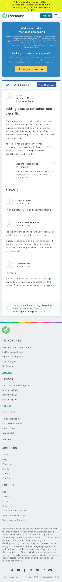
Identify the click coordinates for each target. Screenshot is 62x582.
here (36, 47)
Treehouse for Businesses (15, 520)
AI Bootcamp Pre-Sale (25, 2)
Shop (5, 506)
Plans (4, 492)
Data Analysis (9, 361)
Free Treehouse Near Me (14, 510)
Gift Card (6, 478)
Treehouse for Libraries (14, 515)
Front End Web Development (16, 347)
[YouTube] (18, 570)
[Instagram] (37, 570)
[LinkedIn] (31, 570)
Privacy (27, 577)
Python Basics (9, 428)
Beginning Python (11, 390)
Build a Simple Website (26, 84)
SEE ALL (7, 372)
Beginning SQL (9, 394)
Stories (5, 469)
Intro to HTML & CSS (12, 423)
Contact (6, 473)
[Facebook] (24, 570)
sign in (23, 311)
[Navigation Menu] (57, 15)
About (5, 454)
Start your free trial (31, 69)
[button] (7, 5)
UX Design (7, 366)
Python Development (13, 356)
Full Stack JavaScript (12, 352)
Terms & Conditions (12, 577)
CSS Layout (8, 433)
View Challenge (46, 85)
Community (8, 464)
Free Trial (46, 16)
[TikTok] (43, 570)
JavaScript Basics (11, 418)
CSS (8, 84)
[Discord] (50, 570)
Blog (4, 459)
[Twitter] (12, 570)
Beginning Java (10, 399)
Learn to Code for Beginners (16, 385)
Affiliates (6, 496)
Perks (5, 501)
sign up (33, 311)
